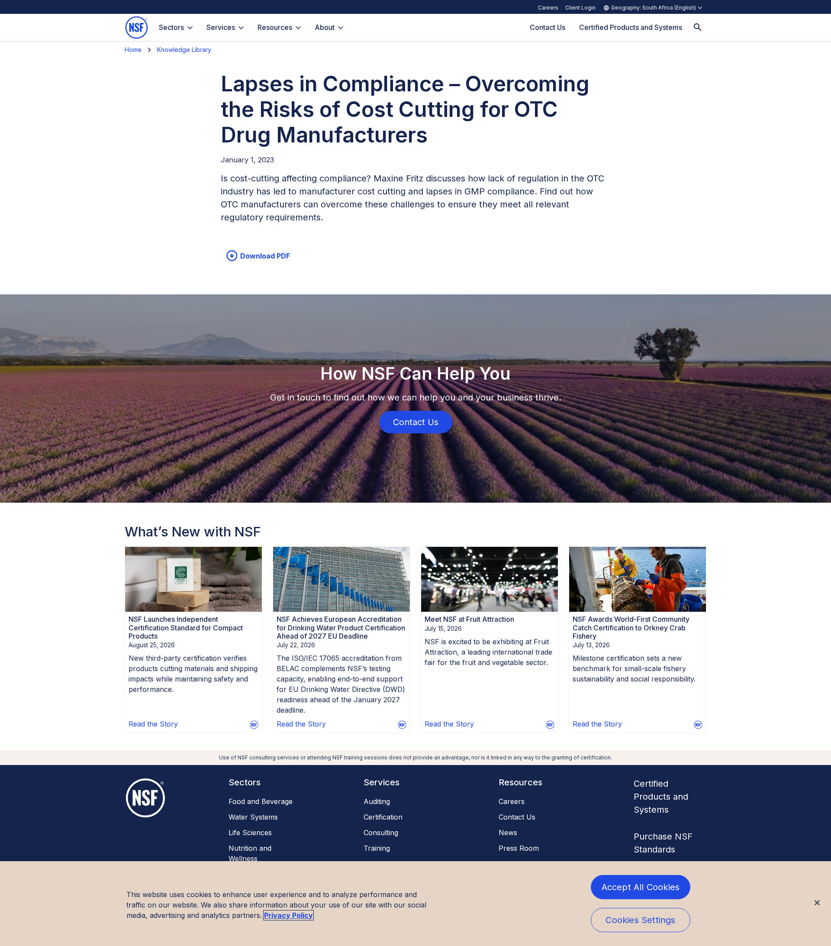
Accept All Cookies (641, 887)
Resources (275, 27)
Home (133, 49)
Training (377, 848)
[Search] (697, 27)
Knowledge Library (184, 49)
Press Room (519, 848)
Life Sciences (250, 832)
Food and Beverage (261, 801)
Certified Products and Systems (661, 796)
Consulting (381, 832)
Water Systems (253, 817)
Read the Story (153, 724)
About (325, 27)
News (508, 832)
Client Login (580, 7)
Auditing (377, 801)
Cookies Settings (640, 920)
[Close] (817, 902)
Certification (383, 817)
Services (220, 27)
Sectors (171, 27)
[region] (415, 903)
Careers (548, 7)
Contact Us (517, 817)
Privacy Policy (288, 915)
